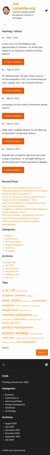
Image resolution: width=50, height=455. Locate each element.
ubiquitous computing (8, 342)
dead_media (11, 300)
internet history (24, 310)
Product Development (14, 245)
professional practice (36, 334)
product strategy (15, 333)
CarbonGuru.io (11, 239)
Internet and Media (13, 242)
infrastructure (10, 310)
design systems (26, 301)
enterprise (8, 305)
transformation (35, 338)
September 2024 (12, 274)
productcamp (20, 319)
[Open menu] (4, 24)
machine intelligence (17, 315)
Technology (10, 251)
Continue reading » (13, 62)
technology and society (22, 338)
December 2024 (12, 268)
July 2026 (9, 265)
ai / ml (10, 290)
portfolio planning (7, 319)
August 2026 (10, 262)
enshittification (39, 300)
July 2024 (9, 277)
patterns (35, 315)
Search (5, 348)
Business (9, 236)
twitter (42, 338)
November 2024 (12, 271)
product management (17, 327)
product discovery (11, 323)
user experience (26, 341)
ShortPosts (9, 248)
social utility (8, 338)
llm (30, 310)
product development (34, 319)
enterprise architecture (23, 306)
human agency (35, 306)
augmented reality (21, 291)
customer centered (13, 295)
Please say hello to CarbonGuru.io (16, 194)
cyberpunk (29, 296)
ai (3, 290)
